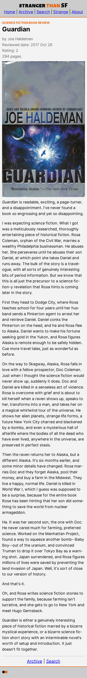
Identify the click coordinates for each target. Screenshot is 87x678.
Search (43, 11)
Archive (26, 11)
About (77, 11)
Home (9, 11)
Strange (60, 11)
